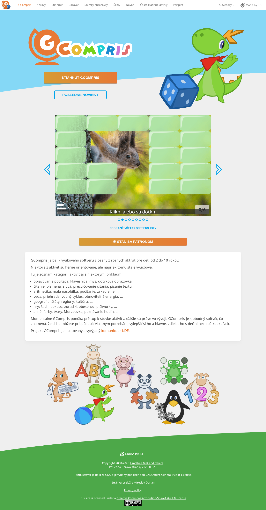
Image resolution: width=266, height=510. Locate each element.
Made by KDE (254, 5)
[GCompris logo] (8, 4)
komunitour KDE (115, 330)
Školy (117, 5)
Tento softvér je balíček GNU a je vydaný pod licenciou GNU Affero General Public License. (133, 475)
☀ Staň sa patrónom (133, 242)
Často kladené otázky (153, 5)
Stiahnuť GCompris (80, 78)
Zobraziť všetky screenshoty (133, 228)
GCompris (24, 5)
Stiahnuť (57, 5)
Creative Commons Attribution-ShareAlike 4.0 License (151, 498)
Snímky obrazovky (96, 5)
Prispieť (178, 5)
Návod (130, 5)
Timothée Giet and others (146, 463)
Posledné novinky (80, 95)
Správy (41, 5)
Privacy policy (132, 490)
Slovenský (226, 5)
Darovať (74, 5)
